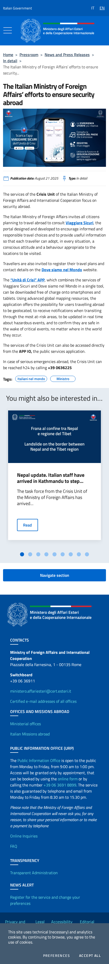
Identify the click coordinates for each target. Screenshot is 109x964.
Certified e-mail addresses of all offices (43, 701)
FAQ (13, 846)
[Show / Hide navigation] (8, 30)
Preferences (56, 955)
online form (68, 779)
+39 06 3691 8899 (60, 785)
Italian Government (17, 8)
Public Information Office (38, 760)
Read (27, 525)
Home (8, 55)
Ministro (63, 378)
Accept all (90, 955)
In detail (10, 61)
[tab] (22, 554)
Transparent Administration (34, 873)
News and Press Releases (67, 55)
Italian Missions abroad (30, 734)
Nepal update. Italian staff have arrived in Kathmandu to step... (50, 478)
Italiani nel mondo (31, 378)
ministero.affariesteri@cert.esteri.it (40, 691)
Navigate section (54, 575)
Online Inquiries (24, 836)
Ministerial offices (25, 724)
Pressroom (29, 55)
